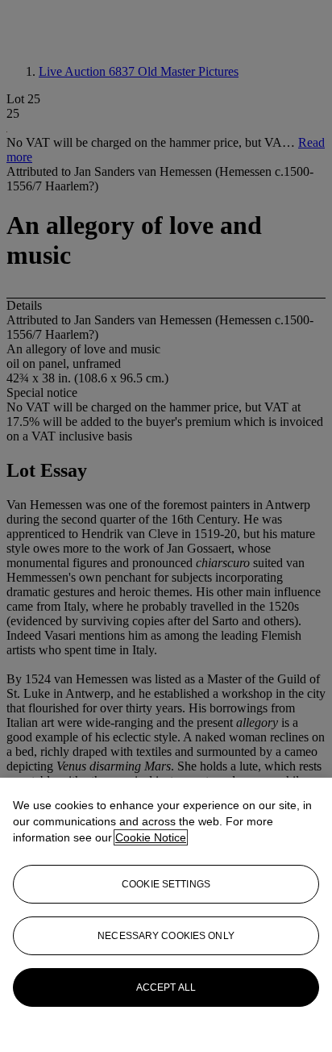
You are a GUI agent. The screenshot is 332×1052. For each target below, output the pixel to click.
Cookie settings (166, 884)
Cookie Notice (150, 837)
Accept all (166, 987)
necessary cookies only (166, 935)
